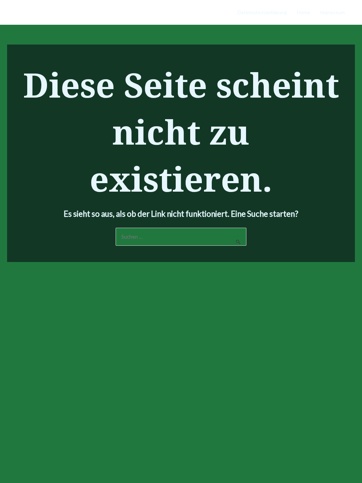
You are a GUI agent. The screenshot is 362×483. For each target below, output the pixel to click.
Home (303, 12)
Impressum (332, 12)
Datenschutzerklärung (262, 12)
